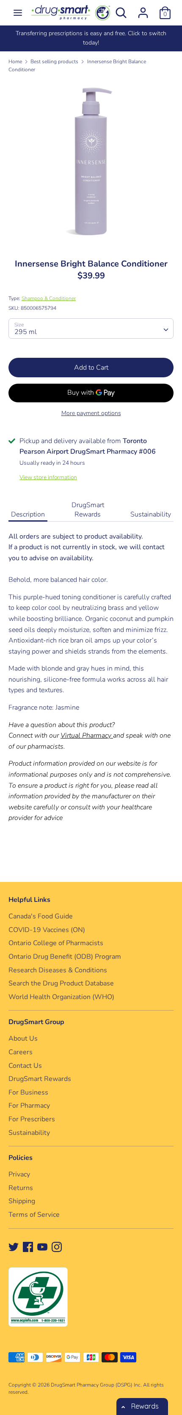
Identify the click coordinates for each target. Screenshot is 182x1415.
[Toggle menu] (17, 13)
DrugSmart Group (36, 1022)
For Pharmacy (29, 1105)
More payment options (91, 413)
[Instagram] (57, 1246)
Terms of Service (34, 1214)
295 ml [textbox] (25, 332)
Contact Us (25, 1065)
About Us (23, 1038)
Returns (20, 1188)
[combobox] (91, 328)
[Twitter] (13, 1246)
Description (28, 514)
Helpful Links (29, 899)
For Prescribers (31, 1119)
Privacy (19, 1174)
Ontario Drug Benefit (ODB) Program (64, 956)
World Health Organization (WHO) (61, 997)
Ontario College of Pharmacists (55, 943)
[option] (91, 38)
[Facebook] (28, 1246)
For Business (28, 1092)
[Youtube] (42, 1246)
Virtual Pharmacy (86, 735)
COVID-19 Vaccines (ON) (46, 930)
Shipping (21, 1201)
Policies (20, 1157)
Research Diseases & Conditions (57, 970)
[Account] (143, 9)
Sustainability (150, 514)
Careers (20, 1052)
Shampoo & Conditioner (49, 298)
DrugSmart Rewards (88, 509)
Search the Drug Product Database (61, 983)
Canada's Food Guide (40, 916)
